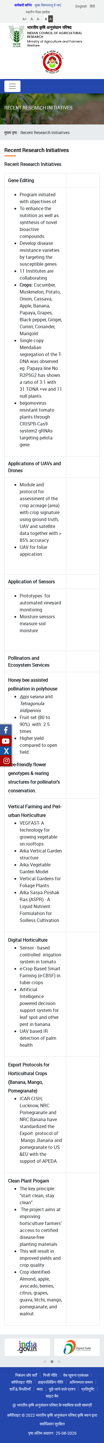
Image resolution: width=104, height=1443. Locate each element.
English (81, 6)
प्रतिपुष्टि (87, 1389)
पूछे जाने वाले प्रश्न (62, 1389)
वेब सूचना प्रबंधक (75, 1375)
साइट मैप (52, 1396)
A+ (25, 18)
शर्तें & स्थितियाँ (20, 1389)
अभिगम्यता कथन (81, 1382)
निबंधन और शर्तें (26, 1375)
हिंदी (92, 6)
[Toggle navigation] (12, 86)
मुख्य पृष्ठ (10, 132)
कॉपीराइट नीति (21, 1382)
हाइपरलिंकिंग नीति (50, 1382)
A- (38, 18)
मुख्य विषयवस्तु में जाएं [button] (48, 5)
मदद (40, 1389)
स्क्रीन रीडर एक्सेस (38, 12)
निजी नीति (50, 1375)
